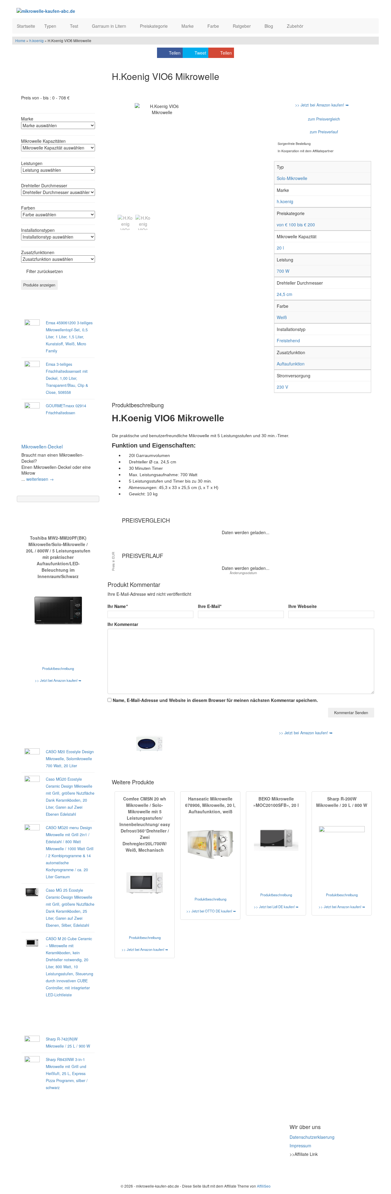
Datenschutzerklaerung (312, 1137)
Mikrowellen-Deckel (42, 446)
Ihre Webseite (302, 606)
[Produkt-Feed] (294, 1169)
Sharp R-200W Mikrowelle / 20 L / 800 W (341, 802)
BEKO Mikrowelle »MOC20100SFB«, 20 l (276, 802)
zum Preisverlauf (323, 132)
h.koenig (36, 40)
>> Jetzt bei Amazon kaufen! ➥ (58, 680)
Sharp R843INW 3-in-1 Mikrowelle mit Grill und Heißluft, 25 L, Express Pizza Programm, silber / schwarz (67, 1073)
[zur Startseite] (91, 10)
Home (20, 40)
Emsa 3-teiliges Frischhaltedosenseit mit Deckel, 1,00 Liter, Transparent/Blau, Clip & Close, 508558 (67, 378)
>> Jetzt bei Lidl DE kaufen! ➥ (276, 906)
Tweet (200, 53)
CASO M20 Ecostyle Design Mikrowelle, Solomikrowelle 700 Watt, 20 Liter (70, 758)
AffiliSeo (264, 1186)
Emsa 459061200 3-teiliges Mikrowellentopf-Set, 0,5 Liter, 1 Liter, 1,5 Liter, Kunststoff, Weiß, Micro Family (69, 337)
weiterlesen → (40, 479)
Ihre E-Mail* (209, 606)
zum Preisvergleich (323, 119)
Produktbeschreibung (58, 668)
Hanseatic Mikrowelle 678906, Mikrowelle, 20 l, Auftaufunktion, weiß (210, 805)
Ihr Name (117, 606)
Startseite (26, 26)
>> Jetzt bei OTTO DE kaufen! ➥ (211, 910)
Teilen (175, 53)
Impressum (300, 1145)
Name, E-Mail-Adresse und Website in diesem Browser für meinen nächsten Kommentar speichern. (215, 700)
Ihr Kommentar (123, 624)
